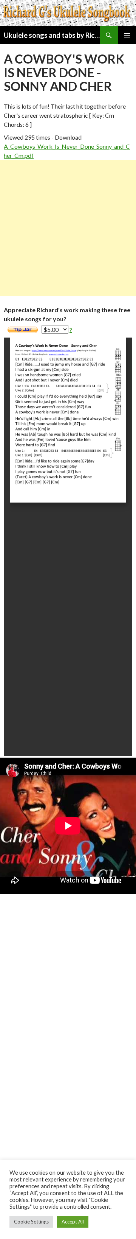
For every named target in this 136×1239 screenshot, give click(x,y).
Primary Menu (127, 35)
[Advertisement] (68, 228)
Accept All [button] (73, 1222)
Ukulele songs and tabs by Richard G (52, 35)
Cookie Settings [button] (31, 1222)
